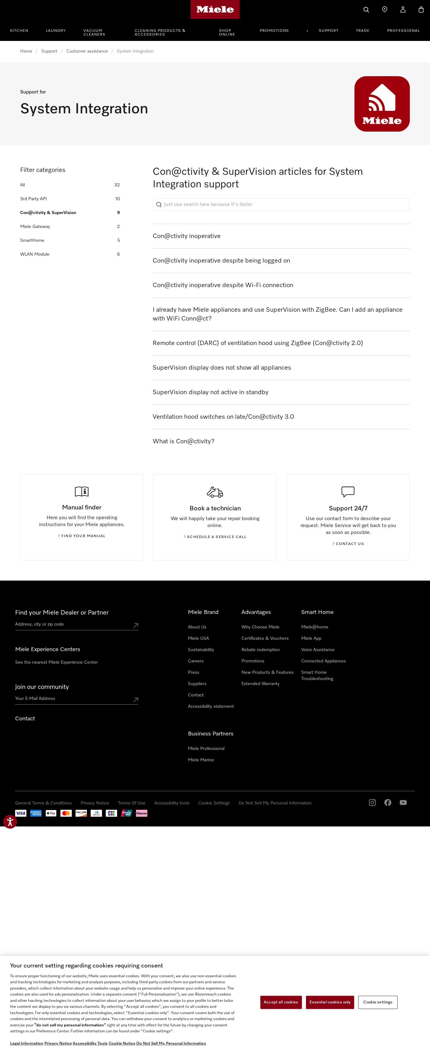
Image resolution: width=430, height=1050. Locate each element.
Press (193, 672)
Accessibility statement (211, 706)
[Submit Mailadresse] (135, 699)
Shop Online (227, 33)
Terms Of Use (131, 803)
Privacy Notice (95, 803)
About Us (197, 627)
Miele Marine (201, 760)
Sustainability (201, 650)
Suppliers (197, 684)
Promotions (274, 31)
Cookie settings (378, 1002)
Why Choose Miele (260, 627)
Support (328, 31)
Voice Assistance (318, 650)
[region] (215, 1003)
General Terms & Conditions (43, 803)
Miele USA (198, 638)
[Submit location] (135, 625)
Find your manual (83, 536)
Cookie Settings (214, 803)
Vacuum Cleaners (94, 33)
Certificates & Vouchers (265, 638)
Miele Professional (206, 748)
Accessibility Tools (90, 1043)
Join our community (42, 687)
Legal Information (26, 1043)
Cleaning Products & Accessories (160, 33)
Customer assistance (87, 51)
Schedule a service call (216, 537)
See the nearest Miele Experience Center (56, 662)
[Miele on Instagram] (372, 802)
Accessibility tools (172, 803)
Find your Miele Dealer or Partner (62, 613)
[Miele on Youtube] (403, 802)
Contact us (350, 544)
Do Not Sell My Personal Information (275, 803)
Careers (196, 661)
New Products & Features (267, 672)
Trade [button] (363, 31)
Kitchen (19, 31)
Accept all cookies (281, 1002)
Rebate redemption (260, 650)
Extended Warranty (260, 684)
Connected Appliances (323, 661)
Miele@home (314, 627)
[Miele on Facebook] (388, 802)
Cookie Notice (122, 1043)
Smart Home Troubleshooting (317, 675)
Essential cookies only (330, 1002)
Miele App (311, 638)
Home (26, 51)
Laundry (56, 31)
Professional (403, 31)
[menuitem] (22, 30)
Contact (196, 695)
